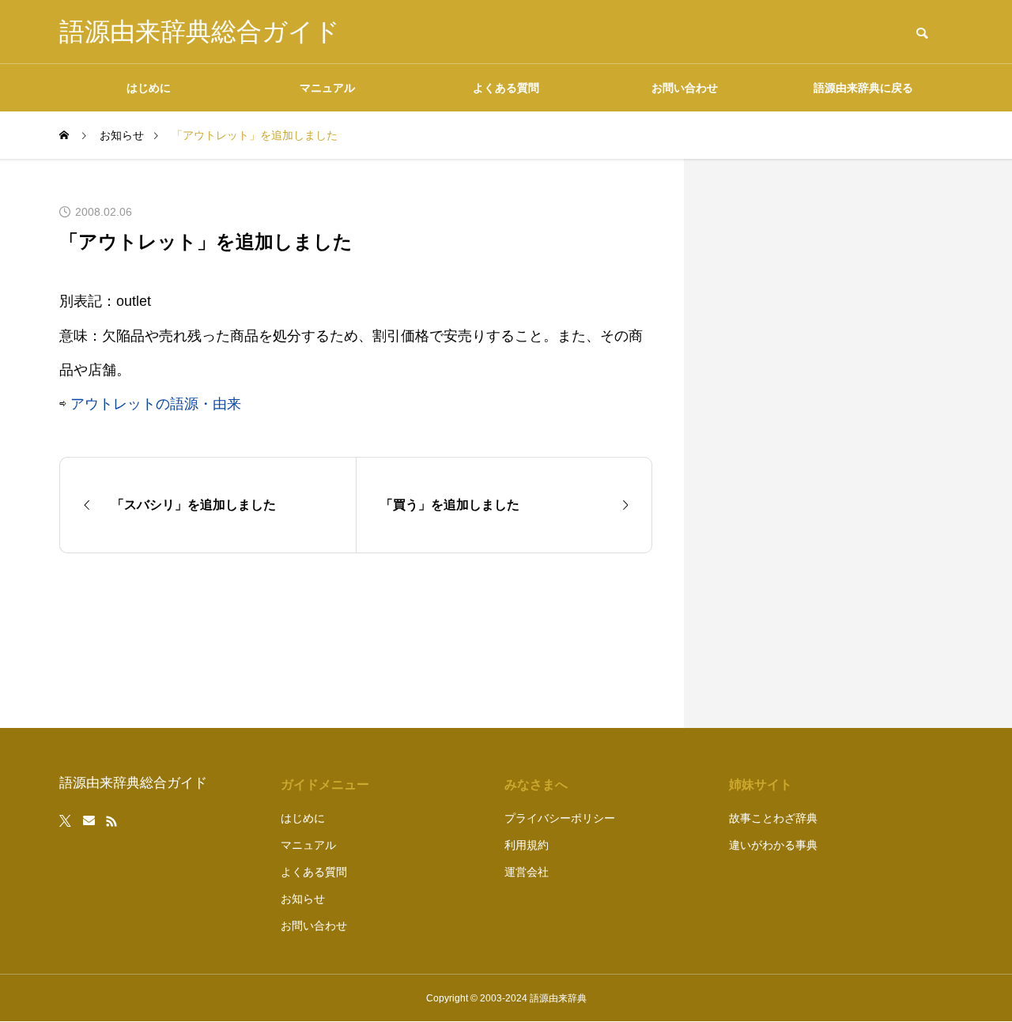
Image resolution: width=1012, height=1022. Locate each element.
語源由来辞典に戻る (863, 87)
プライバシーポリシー (559, 818)
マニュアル (327, 87)
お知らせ (303, 898)
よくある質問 (506, 87)
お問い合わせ (684, 87)
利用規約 (526, 845)
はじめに (148, 87)
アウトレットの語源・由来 (155, 404)
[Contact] (89, 821)
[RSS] (111, 821)
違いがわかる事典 (773, 845)
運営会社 (526, 871)
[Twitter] (65, 821)
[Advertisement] (834, 443)
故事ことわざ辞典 (773, 818)
